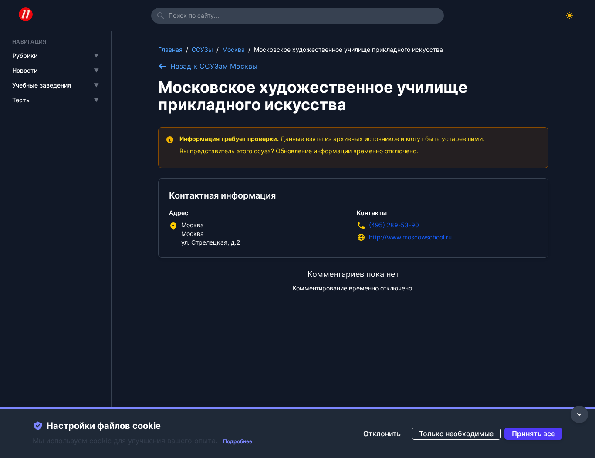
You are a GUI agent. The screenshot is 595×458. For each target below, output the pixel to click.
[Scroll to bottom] (579, 414)
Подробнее (237, 441)
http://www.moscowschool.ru (410, 237)
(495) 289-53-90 (394, 225)
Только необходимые (456, 433)
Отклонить (382, 433)
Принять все (533, 433)
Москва (233, 49)
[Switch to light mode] (569, 16)
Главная (170, 49)
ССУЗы (202, 49)
